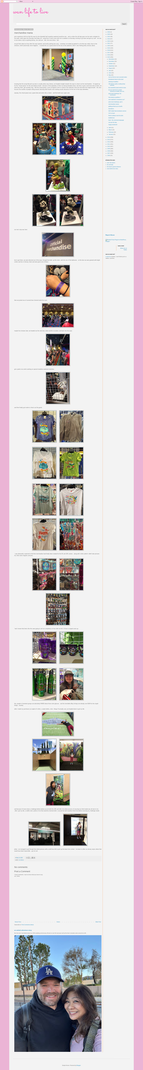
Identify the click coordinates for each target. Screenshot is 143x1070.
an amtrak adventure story (23, 930)
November (111, 61)
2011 (108, 144)
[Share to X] (31, 858)
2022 (108, 41)
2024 (108, 36)
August (111, 68)
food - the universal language (116, 120)
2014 (108, 137)
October (111, 63)
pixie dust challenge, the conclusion (114, 94)
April (110, 127)
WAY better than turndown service (117, 111)
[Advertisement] (116, 202)
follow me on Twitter (123, 249)
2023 (108, 39)
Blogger (79, 1065)
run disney (21, 860)
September (112, 66)
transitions (111, 108)
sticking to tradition (113, 81)
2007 (108, 153)
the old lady (110, 164)
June (110, 73)
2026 (108, 32)
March (110, 130)
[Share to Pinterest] (34, 858)
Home (58, 922)
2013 (108, 139)
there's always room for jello (115, 115)
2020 (108, 45)
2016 (108, 55)
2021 (108, 43)
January (111, 134)
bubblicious (111, 118)
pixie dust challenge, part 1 (115, 102)
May (110, 75)
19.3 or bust (111, 113)
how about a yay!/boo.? (114, 97)
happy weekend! (112, 124)
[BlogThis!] (29, 858)
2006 (108, 155)
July (110, 70)
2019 (108, 48)
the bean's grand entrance (114, 166)
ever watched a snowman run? (116, 99)
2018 (108, 50)
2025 (108, 34)
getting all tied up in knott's (115, 106)
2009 (108, 148)
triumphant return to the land (115, 79)
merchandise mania (113, 104)
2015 (108, 57)
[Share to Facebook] (32, 858)
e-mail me (108, 256)
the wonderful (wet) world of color (117, 87)
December (111, 59)
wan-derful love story (112, 168)
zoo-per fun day (112, 122)
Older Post (98, 922)
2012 (108, 142)
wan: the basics (111, 162)
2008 (108, 151)
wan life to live (30, 11)
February (111, 132)
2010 (108, 146)
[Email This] (27, 858)
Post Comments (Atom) (27, 924)
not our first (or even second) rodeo (117, 77)
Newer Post (18, 922)
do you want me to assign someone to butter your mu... (116, 90)
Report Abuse (110, 235)
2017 (108, 52)
